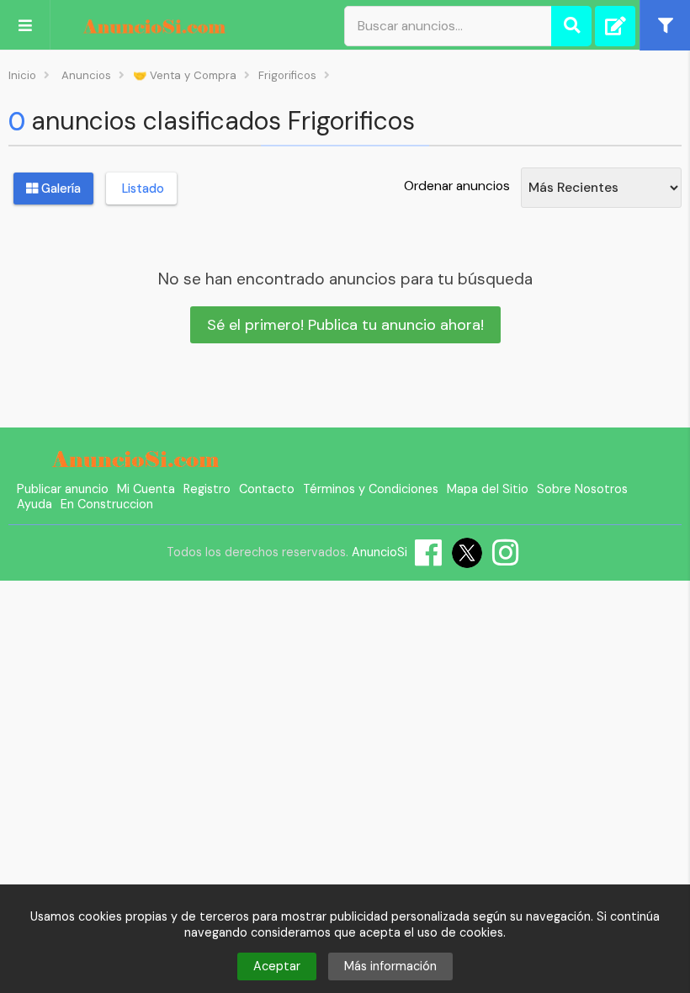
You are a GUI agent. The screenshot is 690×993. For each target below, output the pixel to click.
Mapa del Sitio (487, 488)
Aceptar (276, 966)
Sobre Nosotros (582, 488)
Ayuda (34, 504)
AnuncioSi (379, 552)
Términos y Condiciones (370, 488)
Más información (390, 966)
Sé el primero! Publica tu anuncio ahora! (345, 325)
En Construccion (107, 504)
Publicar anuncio (63, 488)
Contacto (267, 488)
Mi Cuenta (146, 488)
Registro (207, 488)
